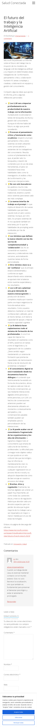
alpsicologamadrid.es (15, 567)
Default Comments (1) (11, 616)
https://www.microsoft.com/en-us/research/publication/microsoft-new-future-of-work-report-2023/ (18, 533)
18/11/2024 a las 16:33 (21, 562)
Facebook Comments (11, 619)
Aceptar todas (18, 712)
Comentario (9, 632)
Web (5, 685)
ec (14, 559)
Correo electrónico (12, 674)
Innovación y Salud (20, 544)
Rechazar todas (18, 723)
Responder (11, 601)
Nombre (8, 664)
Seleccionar (18, 717)
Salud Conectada (14, 3)
